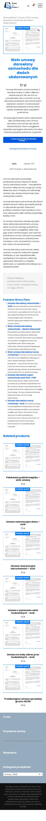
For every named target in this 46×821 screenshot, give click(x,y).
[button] (38, 30)
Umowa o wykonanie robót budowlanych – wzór (23, 611)
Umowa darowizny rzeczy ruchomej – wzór (20, 402)
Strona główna (9, 17)
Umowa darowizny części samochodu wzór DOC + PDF (22, 376)
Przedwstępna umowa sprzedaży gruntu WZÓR (23, 700)
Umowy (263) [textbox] (22, 774)
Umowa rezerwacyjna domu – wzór (23, 523)
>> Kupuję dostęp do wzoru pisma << (23, 140)
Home (9, 738)
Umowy (21, 17)
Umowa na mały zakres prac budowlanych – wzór (23, 656)
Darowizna (23, 148)
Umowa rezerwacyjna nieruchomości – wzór (23, 567)
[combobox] (23, 774)
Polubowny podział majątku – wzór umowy (23, 479)
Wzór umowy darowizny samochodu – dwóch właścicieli (24, 327)
